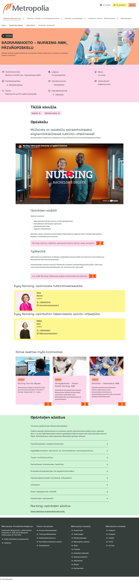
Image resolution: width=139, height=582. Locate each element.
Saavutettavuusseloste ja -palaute (50, 542)
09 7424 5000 (16, 535)
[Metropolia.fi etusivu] (26, 8)
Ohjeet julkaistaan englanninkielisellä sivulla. (48, 511)
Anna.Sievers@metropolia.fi (49, 305)
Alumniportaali (79, 568)
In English (107, 5)
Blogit (76, 546)
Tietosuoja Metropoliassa (47, 534)
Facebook (112, 530)
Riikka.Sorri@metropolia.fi (48, 333)
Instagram (112, 534)
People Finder (78, 530)
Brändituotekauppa (80, 538)
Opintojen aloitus (51, 113)
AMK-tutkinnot (30, 25)
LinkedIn (111, 538)
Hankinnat (7, 543)
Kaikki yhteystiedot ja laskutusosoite (16, 539)
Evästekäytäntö (44, 545)
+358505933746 (44, 302)
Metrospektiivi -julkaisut (82, 542)
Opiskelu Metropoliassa (16, 25)
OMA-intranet (78, 561)
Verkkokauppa (79, 534)
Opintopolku (59, 94)
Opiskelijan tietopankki (82, 553)
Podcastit (77, 549)
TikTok (111, 542)
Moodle (76, 565)
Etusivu (4, 25)
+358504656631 (44, 330)
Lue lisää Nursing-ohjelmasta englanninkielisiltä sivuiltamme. (59, 276)
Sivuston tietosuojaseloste (48, 530)
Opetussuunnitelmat (81, 557)
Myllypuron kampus (15, 85)
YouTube (111, 546)
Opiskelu (35, 113)
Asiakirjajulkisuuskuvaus (47, 538)
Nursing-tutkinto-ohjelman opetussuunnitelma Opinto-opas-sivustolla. (64, 244)
